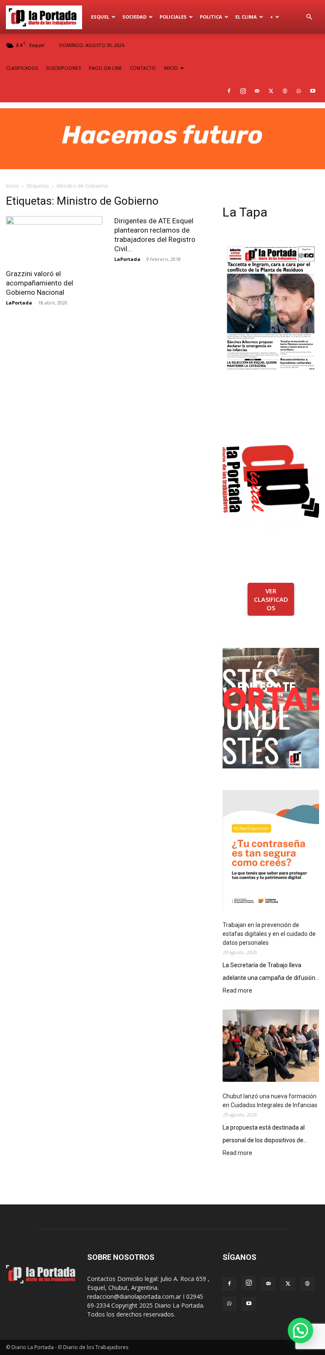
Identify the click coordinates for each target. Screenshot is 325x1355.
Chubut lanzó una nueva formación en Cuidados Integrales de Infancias (270, 1100)
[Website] (284, 91)
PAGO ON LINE (105, 68)
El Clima (246, 17)
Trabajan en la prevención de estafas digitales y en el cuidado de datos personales (269, 934)
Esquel (100, 17)
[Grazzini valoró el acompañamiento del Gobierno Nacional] (54, 240)
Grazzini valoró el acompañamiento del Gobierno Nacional (39, 282)
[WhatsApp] (298, 91)
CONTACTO (143, 68)
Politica (211, 17)
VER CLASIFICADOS (271, 599)
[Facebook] (229, 91)
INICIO (171, 68)
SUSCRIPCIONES (63, 68)
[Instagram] (243, 91)
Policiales (173, 17)
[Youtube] (312, 91)
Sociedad (134, 17)
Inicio (12, 185)
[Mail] (257, 91)
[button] (309, 17)
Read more (237, 991)
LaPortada (19, 302)
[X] (270, 91)
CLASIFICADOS (22, 68)
